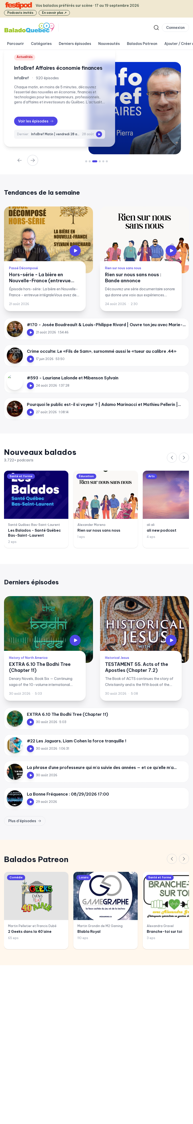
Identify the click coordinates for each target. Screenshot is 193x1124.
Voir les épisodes (33, 121)
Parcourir (15, 43)
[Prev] (19, 160)
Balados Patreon (142, 43)
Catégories (41, 43)
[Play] (99, 134)
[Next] (32, 160)
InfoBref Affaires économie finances (58, 68)
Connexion (175, 27)
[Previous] (172, 458)
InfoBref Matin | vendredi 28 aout (55, 134)
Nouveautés (109, 43)
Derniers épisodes (75, 43)
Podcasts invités (20, 13)
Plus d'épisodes (22, 821)
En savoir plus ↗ (54, 13)
